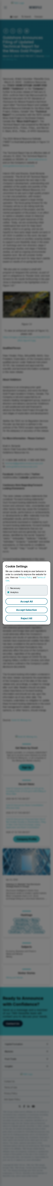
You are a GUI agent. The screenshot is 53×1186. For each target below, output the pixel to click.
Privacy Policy (25, 577)
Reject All (26, 618)
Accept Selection (26, 609)
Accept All (26, 601)
